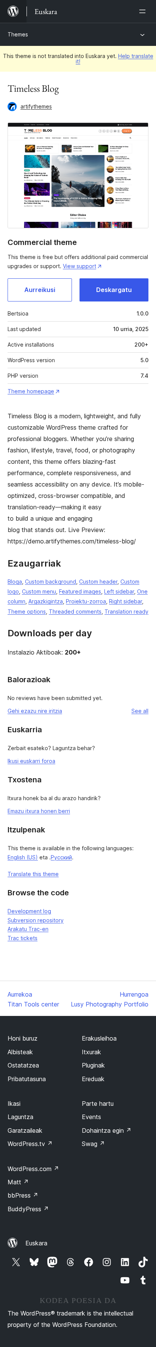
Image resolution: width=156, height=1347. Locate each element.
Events (91, 1117)
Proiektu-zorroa (86, 601)
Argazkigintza (45, 601)
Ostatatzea (23, 1065)
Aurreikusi (39, 290)
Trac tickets (22, 938)
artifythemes (36, 106)
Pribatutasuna (27, 1079)
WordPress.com (33, 1169)
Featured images (80, 591)
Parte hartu (98, 1103)
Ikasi (14, 1103)
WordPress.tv (30, 1144)
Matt (18, 1182)
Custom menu (39, 591)
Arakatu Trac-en (28, 929)
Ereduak (93, 1079)
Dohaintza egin (106, 1130)
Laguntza (20, 1117)
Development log (29, 911)
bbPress (23, 1195)
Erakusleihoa (99, 1038)
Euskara (36, 1243)
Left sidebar (119, 591)
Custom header (98, 581)
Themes (18, 34)
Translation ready (126, 611)
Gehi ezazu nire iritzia (35, 711)
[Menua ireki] (144, 11)
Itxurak (91, 1052)
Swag (93, 1144)
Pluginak (93, 1065)
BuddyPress (28, 1209)
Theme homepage (31, 391)
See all (139, 711)
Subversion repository (36, 920)
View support (79, 266)
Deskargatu (114, 290)
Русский (61, 857)
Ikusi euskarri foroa (31, 761)
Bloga (15, 581)
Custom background (50, 581)
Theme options (27, 611)
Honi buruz (22, 1038)
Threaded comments (75, 611)
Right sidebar (125, 601)
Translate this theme (33, 874)
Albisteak (20, 1052)
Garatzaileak (25, 1130)
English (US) (23, 857)
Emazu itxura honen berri (39, 811)
